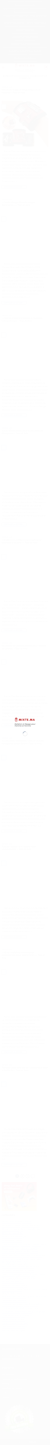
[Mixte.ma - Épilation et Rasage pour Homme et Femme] (25, 720)
